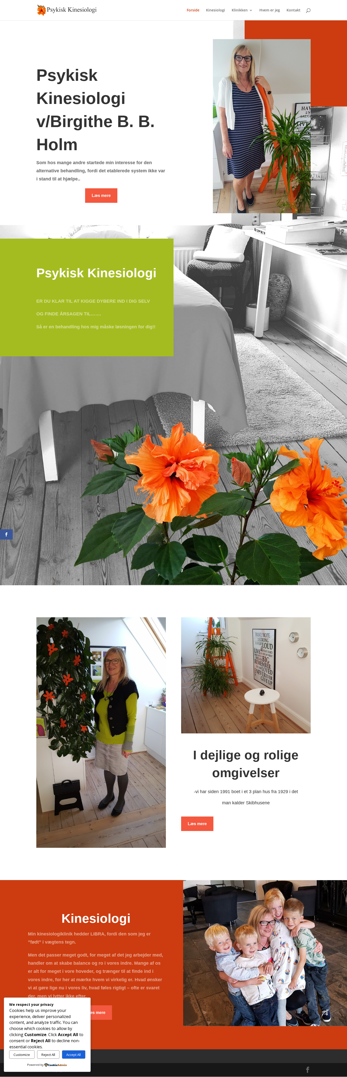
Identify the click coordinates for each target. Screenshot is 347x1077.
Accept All (73, 1054)
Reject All (48, 1054)
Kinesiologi (215, 10)
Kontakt (294, 10)
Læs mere (101, 195)
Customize (21, 1054)
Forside (193, 10)
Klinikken (240, 10)
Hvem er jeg (269, 10)
